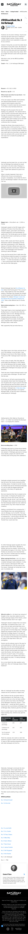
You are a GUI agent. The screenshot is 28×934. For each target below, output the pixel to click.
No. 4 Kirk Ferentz (6, 853)
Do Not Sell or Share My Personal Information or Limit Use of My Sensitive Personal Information (14, 925)
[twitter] (24, 874)
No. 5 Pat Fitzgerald (6, 850)
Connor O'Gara (11, 26)
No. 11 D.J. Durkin (6, 831)
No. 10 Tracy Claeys (6, 834)
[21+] (7, 929)
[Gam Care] (12, 929)
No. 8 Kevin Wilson (6, 841)
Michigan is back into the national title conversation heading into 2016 (13, 298)
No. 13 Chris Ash (5, 803)
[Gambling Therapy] (18, 929)
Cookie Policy (14, 901)
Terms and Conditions (19, 900)
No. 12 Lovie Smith (6, 828)
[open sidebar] (2, 4)
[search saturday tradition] (26, 4)
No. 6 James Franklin (7, 847)
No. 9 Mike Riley (5, 837)
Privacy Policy (9, 900)
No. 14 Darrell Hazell (6, 800)
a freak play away (20, 388)
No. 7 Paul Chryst (6, 844)
